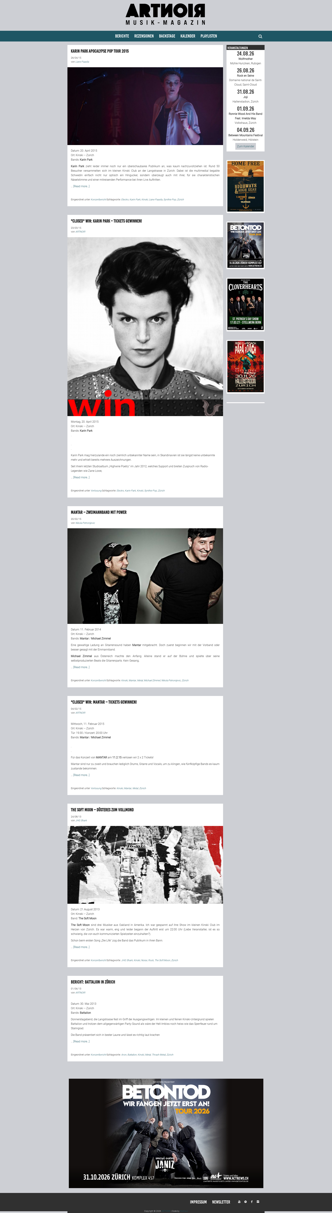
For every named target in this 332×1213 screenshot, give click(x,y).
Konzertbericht (98, 199)
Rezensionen (144, 36)
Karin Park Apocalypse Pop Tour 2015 (100, 51)
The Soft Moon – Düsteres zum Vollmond (102, 809)
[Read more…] (81, 186)
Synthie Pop (169, 199)
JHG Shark (127, 960)
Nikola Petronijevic (171, 680)
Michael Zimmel (152, 680)
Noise (144, 960)
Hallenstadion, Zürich (246, 96)
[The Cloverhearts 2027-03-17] (245, 329)
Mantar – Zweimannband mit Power (99, 512)
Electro (124, 199)
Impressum (198, 1202)
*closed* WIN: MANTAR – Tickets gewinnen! (104, 702)
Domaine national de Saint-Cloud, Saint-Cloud (245, 77)
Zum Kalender (245, 146)
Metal (140, 680)
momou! (184, 1211)
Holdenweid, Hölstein (245, 134)
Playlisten (209, 36)
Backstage (167, 36)
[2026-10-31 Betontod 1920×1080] (166, 1187)
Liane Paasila (155, 199)
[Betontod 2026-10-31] (245, 266)
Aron (123, 1054)
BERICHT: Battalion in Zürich (93, 981)
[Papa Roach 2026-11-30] (245, 391)
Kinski (144, 199)
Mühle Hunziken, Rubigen (245, 58)
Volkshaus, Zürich (245, 115)
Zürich (180, 199)
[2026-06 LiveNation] (245, 210)
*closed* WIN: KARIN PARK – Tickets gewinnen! (106, 221)
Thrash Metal (158, 1054)
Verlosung (96, 490)
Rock (151, 960)
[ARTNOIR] (166, 26)
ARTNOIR (166, 1211)
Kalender (188, 36)
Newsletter (221, 1202)
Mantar (132, 680)
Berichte (122, 36)
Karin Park (135, 199)
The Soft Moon (162, 960)
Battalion (132, 1054)
